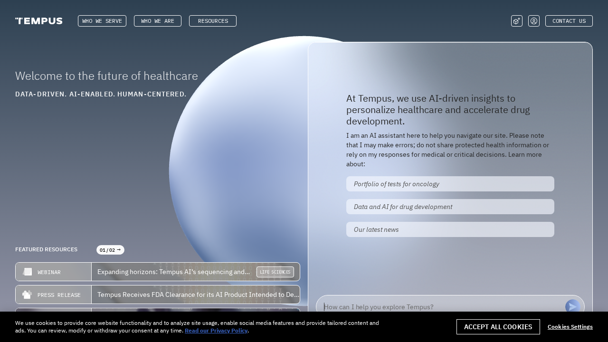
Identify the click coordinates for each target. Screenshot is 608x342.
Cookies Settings (570, 327)
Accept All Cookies (498, 327)
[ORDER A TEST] (516, 21)
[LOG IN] (534, 21)
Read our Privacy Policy (216, 330)
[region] (304, 327)
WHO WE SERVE (102, 20)
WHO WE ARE (157, 20)
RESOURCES (213, 20)
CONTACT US (569, 20)
